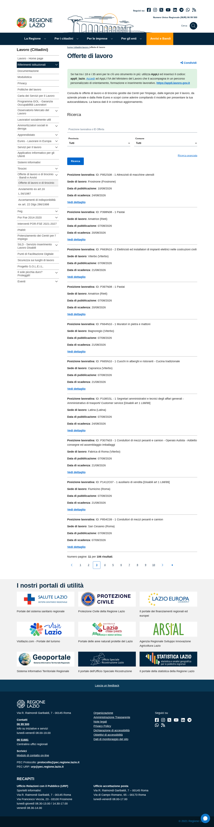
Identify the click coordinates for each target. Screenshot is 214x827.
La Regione (32, 38)
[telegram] (181, 10)
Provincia (73, 138)
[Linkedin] (175, 10)
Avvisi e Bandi (160, 38)
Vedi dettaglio (76, 202)
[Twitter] (161, 10)
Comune (139, 138)
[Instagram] (155, 10)
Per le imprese (97, 38)
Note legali (100, 721)
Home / (70, 47)
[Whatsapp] (188, 10)
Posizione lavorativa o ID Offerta (86, 129)
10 (153, 565)
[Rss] (163, 725)
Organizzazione (103, 712)
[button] (56, 64)
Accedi (90, 78)
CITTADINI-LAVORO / (82, 47)
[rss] (194, 10)
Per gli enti (128, 38)
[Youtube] (168, 10)
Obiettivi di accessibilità (108, 734)
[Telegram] (189, 720)
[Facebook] (149, 10)
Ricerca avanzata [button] (187, 155)
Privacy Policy (102, 726)
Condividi (190, 62)
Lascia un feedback (107, 685)
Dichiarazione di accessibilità (112, 730)
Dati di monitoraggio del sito (111, 739)
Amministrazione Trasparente (112, 717)
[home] (36, 22)
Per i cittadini (64, 38)
